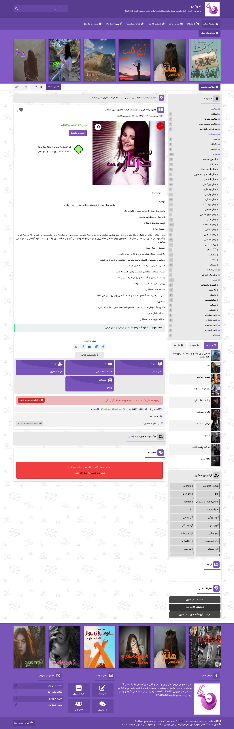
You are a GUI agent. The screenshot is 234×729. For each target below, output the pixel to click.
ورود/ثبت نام (112, 24)
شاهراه (206, 435)
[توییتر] (96, 346)
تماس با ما (174, 24)
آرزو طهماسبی (211, 541)
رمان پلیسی (210, 194)
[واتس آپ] (76, 346)
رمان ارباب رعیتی (208, 169)
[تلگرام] (83, 346)
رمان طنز (211, 219)
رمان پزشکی (210, 189)
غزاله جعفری (134, 436)
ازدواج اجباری (209, 159)
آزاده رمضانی (212, 549)
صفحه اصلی (209, 24)
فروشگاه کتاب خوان (194, 607)
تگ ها (177, 345)
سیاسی (212, 305)
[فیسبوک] (103, 346)
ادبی (216, 139)
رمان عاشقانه (121, 116)
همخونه (212, 259)
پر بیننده (52, 86)
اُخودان (154, 97)
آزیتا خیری (188, 549)
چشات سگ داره (202, 400)
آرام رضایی (213, 533)
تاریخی (212, 290)
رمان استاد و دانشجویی (205, 174)
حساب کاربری (154, 24)
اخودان (181, 721)
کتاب (215, 280)
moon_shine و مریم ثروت (205, 502)
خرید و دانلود (78, 133)
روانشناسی (210, 244)
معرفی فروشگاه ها (209, 129)
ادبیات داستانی (208, 285)
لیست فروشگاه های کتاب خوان (194, 614)
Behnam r (188, 486)
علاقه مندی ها (133, 24)
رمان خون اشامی (208, 214)
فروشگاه (191, 24)
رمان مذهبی (210, 234)
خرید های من (55, 698)
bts (216, 494)
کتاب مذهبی (211, 325)
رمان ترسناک (209, 204)
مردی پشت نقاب (202, 423)
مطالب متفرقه (211, 119)
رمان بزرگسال (209, 184)
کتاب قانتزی (212, 320)
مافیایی (212, 255)
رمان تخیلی (210, 199)
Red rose (188, 502)
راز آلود (212, 164)
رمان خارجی (210, 209)
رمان (146, 97)
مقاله (215, 335)
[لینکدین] (89, 346)
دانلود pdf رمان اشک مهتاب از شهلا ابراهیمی (126, 327)
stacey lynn (212, 509)
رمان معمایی (210, 239)
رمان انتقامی (210, 179)
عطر (208, 365)
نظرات (193, 345)
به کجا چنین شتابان (200, 447)
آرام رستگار (187, 525)
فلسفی (212, 310)
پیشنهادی (19, 86)
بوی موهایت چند (202, 388)
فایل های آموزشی (209, 275)
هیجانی (212, 265)
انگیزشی (214, 144)
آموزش (214, 114)
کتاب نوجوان (211, 330)
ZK (191, 509)
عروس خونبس (203, 377)
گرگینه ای (211, 249)
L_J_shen (188, 494)
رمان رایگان (212, 270)
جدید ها (209, 345)
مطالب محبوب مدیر (208, 124)
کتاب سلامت (211, 315)
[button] (98, 127)
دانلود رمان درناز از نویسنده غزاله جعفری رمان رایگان (130, 110)
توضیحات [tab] (156, 193)
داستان (212, 295)
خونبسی (214, 149)
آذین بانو (214, 525)
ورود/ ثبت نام (55, 705)
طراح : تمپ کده (21, 723)
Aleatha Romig (210, 486)
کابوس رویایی (203, 412)
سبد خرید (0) (91, 24)
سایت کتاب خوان (194, 599)
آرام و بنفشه (187, 533)
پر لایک (36, 86)
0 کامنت (93, 409)
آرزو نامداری (187, 541)
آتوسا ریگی (213, 517)
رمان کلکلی (210, 229)
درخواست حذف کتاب (30, 400)
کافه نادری (205, 459)
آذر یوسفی (188, 517)
